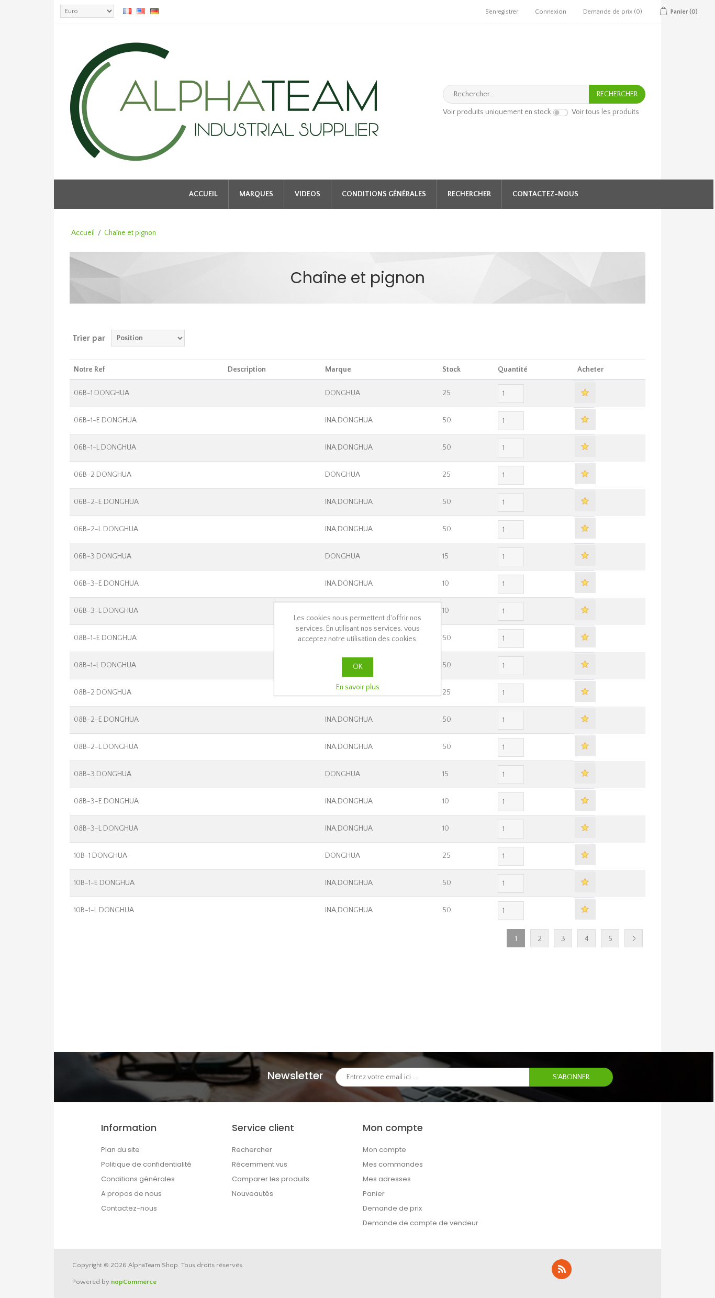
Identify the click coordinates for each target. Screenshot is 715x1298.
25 (446, 393)
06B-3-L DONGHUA (106, 611)
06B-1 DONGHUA (101, 393)
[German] (154, 11)
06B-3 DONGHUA (102, 556)
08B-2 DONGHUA (102, 692)
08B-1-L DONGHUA (105, 665)
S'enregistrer (501, 11)
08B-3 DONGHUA (102, 774)
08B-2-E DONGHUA (106, 719)
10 (445, 583)
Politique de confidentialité (146, 1164)
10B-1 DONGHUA (100, 856)
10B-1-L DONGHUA (104, 910)
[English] (141, 11)
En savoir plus (357, 687)
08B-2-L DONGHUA (106, 747)
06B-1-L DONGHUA (105, 447)
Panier (374, 1194)
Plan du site (120, 1150)
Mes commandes (393, 1164)
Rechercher (469, 194)
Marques (256, 194)
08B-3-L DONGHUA (106, 828)
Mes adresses (387, 1179)
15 (445, 556)
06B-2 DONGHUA (102, 475)
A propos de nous (131, 1194)
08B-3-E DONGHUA (106, 801)
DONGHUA (342, 393)
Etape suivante (633, 938)
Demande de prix (392, 1208)
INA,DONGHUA (349, 420)
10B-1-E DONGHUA (104, 883)
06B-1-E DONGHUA (105, 420)
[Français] (127, 11)
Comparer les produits (270, 1179)
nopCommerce (134, 1281)
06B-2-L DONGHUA (106, 529)
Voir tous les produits (605, 112)
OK (358, 667)
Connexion (550, 11)
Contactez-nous (545, 194)
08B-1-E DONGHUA (105, 638)
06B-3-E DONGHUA (106, 583)
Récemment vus (259, 1164)
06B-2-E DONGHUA (106, 502)
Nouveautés (252, 1194)
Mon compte (384, 1150)
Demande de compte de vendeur (420, 1223)
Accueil (203, 194)
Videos (307, 194)
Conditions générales (384, 194)
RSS (562, 1269)
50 (446, 420)
